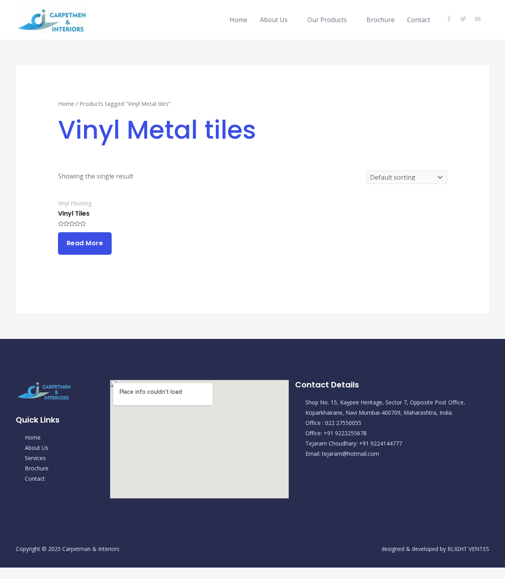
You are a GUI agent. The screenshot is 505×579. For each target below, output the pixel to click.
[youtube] (479, 19)
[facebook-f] (452, 19)
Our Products (327, 19)
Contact (418, 19)
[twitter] (466, 19)
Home (238, 19)
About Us (274, 19)
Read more (85, 243)
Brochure (381, 19)
